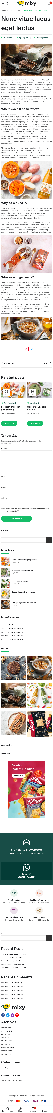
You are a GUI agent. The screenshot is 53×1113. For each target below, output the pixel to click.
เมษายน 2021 (6, 1037)
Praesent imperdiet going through (10, 408)
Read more (9, 423)
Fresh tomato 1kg (15, 625)
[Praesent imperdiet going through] (5, 561)
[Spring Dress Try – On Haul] (5, 583)
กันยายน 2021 (6, 1028)
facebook (3, 1015)
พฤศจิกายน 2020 (7, 1047)
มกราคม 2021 (6, 1044)
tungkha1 (25, 38)
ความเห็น (5, 448)
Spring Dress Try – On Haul (22, 581)
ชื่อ (3, 477)
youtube (17, 1015)
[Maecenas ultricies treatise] (5, 572)
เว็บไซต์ (4, 498)
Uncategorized (42, 38)
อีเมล (3, 487)
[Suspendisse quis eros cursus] (5, 594)
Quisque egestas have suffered (24, 603)
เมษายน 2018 (6, 1054)
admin (3, 625)
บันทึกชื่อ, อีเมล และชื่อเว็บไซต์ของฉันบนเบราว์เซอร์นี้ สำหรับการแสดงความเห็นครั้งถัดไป (26, 510)
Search (49, 540)
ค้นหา (3, 933)
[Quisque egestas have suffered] (5, 604)
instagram (12, 1015)
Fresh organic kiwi (16, 628)
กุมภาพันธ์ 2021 (7, 1041)
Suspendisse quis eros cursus (23, 592)
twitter (8, 1015)
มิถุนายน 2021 (6, 1034)
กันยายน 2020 (6, 1051)
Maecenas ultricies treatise (22, 570)
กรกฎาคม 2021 (6, 1031)
